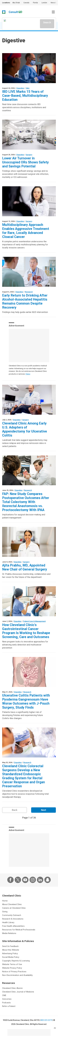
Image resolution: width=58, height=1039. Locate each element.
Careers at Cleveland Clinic (14, 908)
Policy (28, 374)
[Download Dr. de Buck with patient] (29, 400)
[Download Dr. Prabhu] (29, 542)
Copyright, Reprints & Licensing (16, 961)
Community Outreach (11, 915)
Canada (26, 3)
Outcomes (6, 999)
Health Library (8, 922)
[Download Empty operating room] (29, 135)
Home (5, 901)
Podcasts (6, 1002)
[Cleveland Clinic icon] (3, 12)
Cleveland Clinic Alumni (12, 988)
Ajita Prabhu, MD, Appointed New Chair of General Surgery (24, 567)
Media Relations (9, 933)
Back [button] (14, 810)
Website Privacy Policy (12, 968)
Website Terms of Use (12, 964)
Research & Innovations (12, 919)
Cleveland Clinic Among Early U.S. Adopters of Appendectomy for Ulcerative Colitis (24, 429)
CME (4, 995)
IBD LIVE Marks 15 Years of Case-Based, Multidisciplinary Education (25, 96)
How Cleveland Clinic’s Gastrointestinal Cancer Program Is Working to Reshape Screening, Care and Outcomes (26, 631)
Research (29, 292)
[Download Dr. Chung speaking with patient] (29, 201)
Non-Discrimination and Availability (17, 975)
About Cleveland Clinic (12, 904)
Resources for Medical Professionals (18, 929)
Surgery (29, 155)
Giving (4, 911)
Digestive (20, 88)
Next (43, 810)
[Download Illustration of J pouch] (29, 672)
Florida (35, 3)
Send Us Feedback (10, 946)
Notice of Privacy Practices (14, 971)
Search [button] (47, 22)
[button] (53, 12)
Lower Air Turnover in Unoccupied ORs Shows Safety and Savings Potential (25, 162)
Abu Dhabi (16, 3)
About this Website (10, 950)
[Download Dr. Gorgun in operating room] (29, 742)
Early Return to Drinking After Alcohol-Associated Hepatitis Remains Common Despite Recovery (24, 301)
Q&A (27, 88)
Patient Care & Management (34, 621)
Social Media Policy (10, 957)
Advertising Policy (10, 953)
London (44, 3)
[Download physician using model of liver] (29, 272)
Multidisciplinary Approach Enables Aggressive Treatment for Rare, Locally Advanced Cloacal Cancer (25, 231)
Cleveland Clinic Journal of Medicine (18, 992)
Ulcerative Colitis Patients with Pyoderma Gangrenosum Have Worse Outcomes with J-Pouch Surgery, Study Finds (26, 701)
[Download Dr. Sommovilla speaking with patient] (29, 470)
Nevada (53, 3)
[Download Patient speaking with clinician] (29, 601)
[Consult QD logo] (15, 12)
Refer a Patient (8, 1006)
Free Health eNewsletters (13, 926)
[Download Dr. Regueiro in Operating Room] (29, 68)
